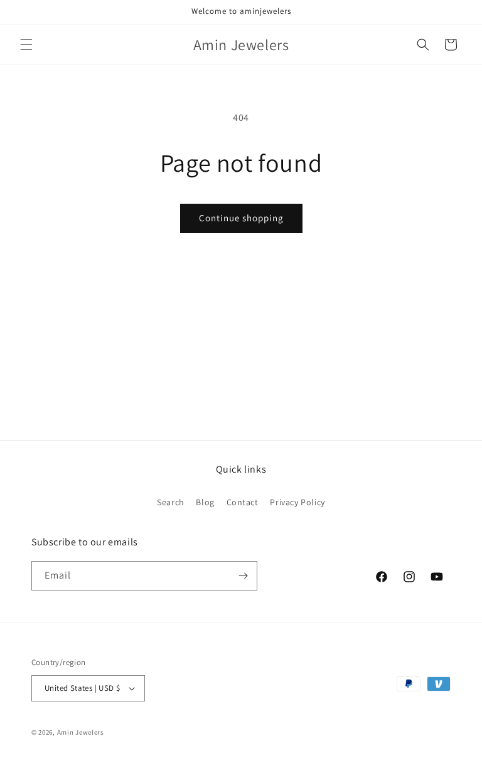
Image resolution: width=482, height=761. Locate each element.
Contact (243, 502)
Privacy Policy (297, 502)
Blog (205, 502)
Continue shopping (241, 218)
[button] (26, 44)
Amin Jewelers (80, 732)
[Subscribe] (243, 575)
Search (171, 502)
